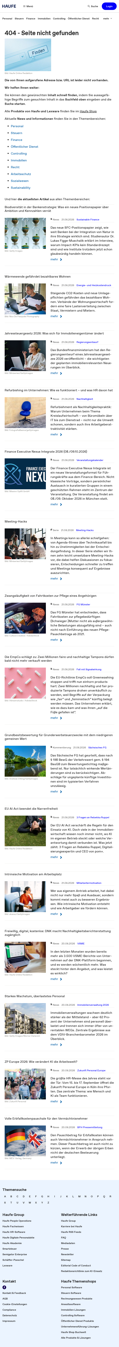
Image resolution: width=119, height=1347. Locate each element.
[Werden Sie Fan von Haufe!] (4, 1287)
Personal (17, 126)
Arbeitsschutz (21, 174)
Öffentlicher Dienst (24, 146)
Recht (15, 167)
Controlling (19, 153)
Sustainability (21, 187)
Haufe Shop (88, 111)
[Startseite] (10, 6)
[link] (7, 18)
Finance (16, 140)
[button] (109, 6)
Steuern (16, 133)
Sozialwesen (20, 181)
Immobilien (19, 160)
